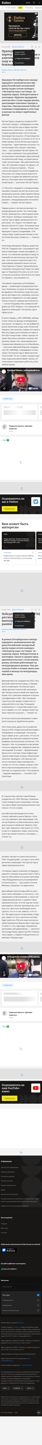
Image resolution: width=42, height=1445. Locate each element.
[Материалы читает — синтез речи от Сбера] (32, 47)
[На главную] (6, 3)
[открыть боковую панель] (34, 2)
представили (21, 1268)
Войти (28, 3)
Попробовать (19, 63)
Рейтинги (29, 7)
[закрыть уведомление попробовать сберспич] (32, 53)
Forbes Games (13, 7)
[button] (39, 2)
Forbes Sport (7, 553)
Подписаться (9, 509)
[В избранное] (39, 47)
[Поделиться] (36, 47)
